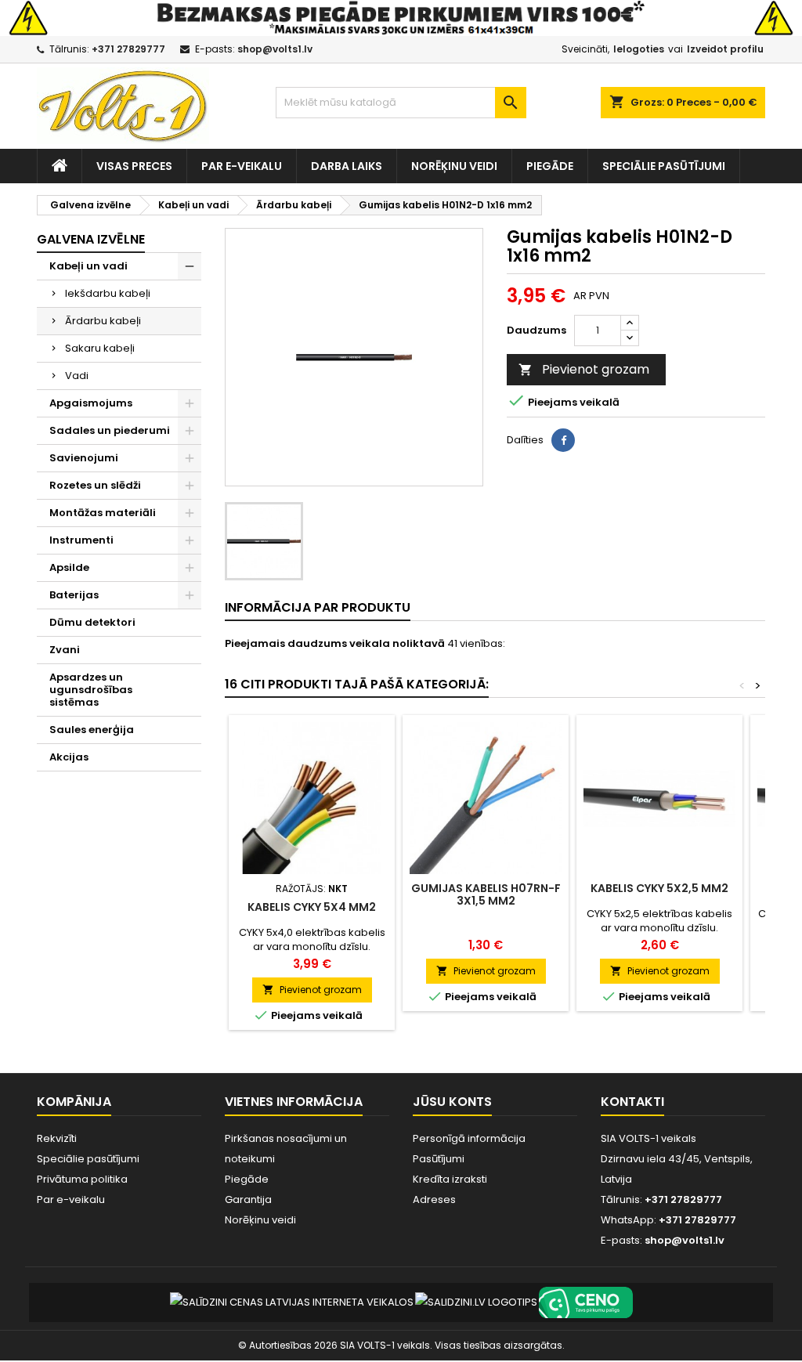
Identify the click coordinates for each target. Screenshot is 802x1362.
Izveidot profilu (725, 49)
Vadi (77, 375)
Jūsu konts (452, 1102)
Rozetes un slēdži (95, 485)
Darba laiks (346, 166)
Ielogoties (638, 49)
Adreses (434, 1199)
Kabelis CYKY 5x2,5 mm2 (659, 888)
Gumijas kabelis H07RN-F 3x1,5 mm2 (486, 894)
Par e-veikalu (241, 166)
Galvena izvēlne (91, 239)
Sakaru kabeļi (100, 348)
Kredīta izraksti (450, 1179)
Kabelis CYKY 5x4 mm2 (311, 907)
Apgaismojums (90, 403)
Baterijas (74, 594)
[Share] (563, 440)
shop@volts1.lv (274, 49)
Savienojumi (83, 457)
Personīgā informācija (469, 1138)
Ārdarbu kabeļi (103, 320)
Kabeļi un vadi (88, 265)
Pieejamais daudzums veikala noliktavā (335, 644)
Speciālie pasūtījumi (663, 166)
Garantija (248, 1199)
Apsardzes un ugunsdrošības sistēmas (90, 690)
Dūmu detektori (92, 622)
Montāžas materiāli (102, 512)
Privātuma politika (82, 1179)
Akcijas (69, 757)
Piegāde (549, 166)
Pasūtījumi (438, 1158)
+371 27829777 (128, 49)
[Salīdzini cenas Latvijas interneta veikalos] (292, 1302)
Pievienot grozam (583, 369)
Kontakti (632, 1102)
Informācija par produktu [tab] (317, 607)
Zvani (64, 649)
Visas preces (134, 166)
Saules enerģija (91, 729)
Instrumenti (81, 540)
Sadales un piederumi (109, 430)
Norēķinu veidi (454, 166)
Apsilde (69, 567)
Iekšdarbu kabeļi (107, 293)
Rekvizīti (57, 1138)
